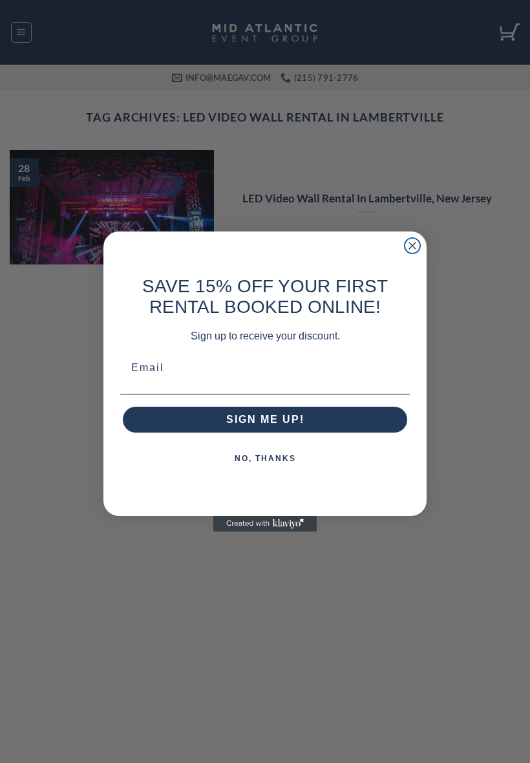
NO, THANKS (265, 458)
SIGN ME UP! (265, 419)
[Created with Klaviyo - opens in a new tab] (265, 524)
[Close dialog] (412, 245)
